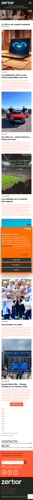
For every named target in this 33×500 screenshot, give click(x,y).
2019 (3, 425)
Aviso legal (5, 487)
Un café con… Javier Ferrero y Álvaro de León (16, 138)
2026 (3, 409)
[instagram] (9, 472)
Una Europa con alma (12, 324)
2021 (3, 421)
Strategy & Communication (10, 433)
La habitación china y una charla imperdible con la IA (14, 76)
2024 (3, 413)
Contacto (9, 441)
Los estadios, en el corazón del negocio (14, 200)
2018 (3, 428)
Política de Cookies (8, 491)
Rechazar (16, 269)
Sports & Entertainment (16, 6)
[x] (15, 472)
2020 (3, 423)
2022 (3, 418)
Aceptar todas (16, 259)
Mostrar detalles (23, 254)
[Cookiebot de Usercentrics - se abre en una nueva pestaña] (24, 229)
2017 (3, 430)
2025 (3, 411)
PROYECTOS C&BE (7, 435)
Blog (6, 445)
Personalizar (15, 264)
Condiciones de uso (8, 493)
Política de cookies (7, 246)
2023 (3, 416)
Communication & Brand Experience (16, 7)
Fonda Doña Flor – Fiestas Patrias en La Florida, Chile (14, 385)
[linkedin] (4, 472)
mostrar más (16, 404)
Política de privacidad (14, 466)
